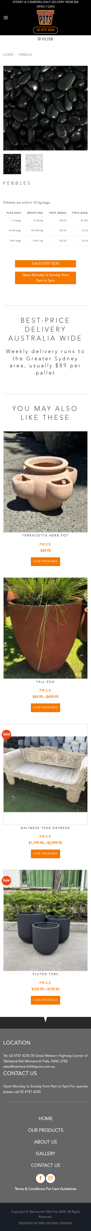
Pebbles (25, 55)
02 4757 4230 (19, 1056)
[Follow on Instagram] (50, 1178)
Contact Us (45, 1165)
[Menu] (5, 17)
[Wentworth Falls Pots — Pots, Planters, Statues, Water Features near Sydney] (45, 17)
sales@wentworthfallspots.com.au (29, 1067)
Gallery (45, 1154)
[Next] (80, 108)
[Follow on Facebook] (40, 1178)
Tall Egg (45, 681)
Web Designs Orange (55, 1223)
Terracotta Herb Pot (45, 535)
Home (8, 55)
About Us (45, 1142)
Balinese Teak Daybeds (45, 828)
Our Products (45, 1130)
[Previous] (10, 108)
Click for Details (45, 561)
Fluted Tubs (46, 974)
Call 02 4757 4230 (45, 263)
